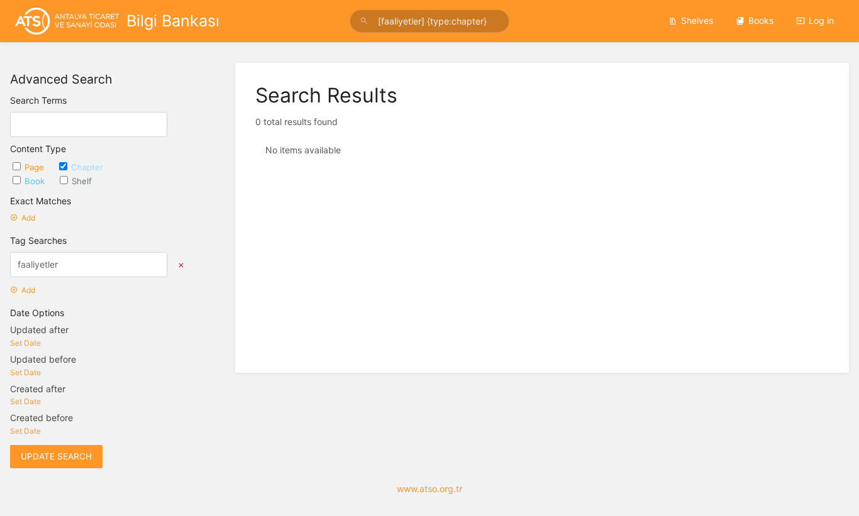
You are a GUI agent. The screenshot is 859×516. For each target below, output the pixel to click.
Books (760, 20)
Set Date (25, 343)
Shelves (697, 20)
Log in (821, 20)
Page (36, 167)
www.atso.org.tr (429, 488)
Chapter (87, 167)
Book (36, 181)
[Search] (366, 21)
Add (28, 217)
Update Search (56, 456)
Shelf (82, 181)
